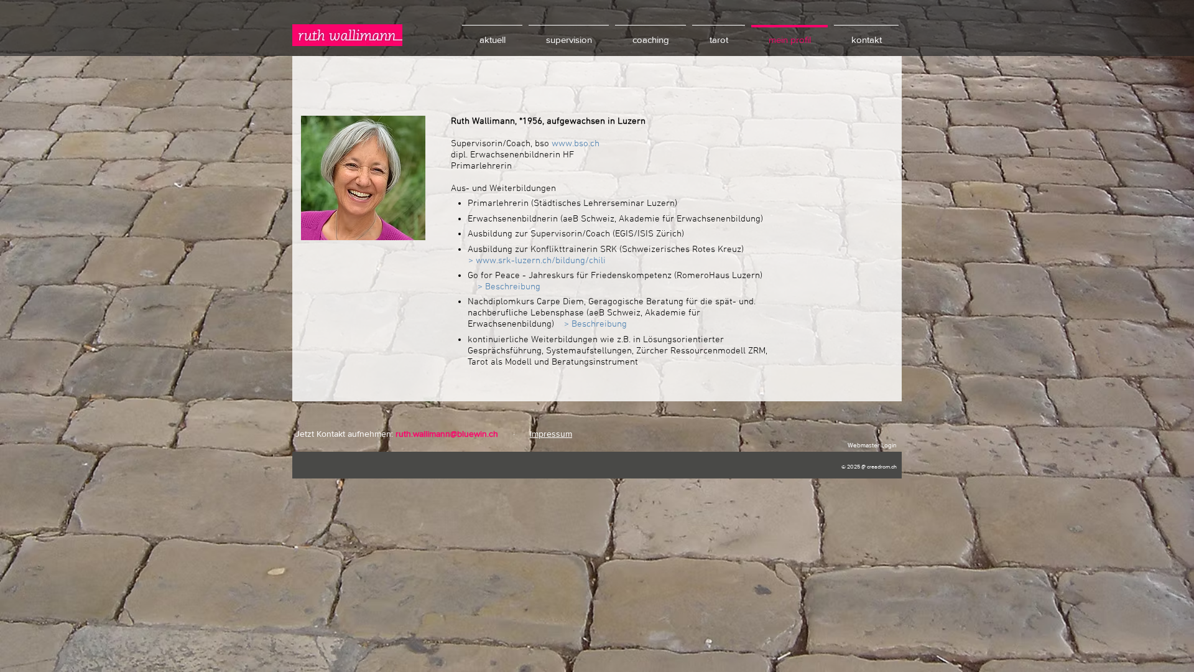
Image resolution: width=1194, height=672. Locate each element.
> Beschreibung (509, 286)
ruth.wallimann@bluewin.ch (447, 434)
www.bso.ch (575, 143)
